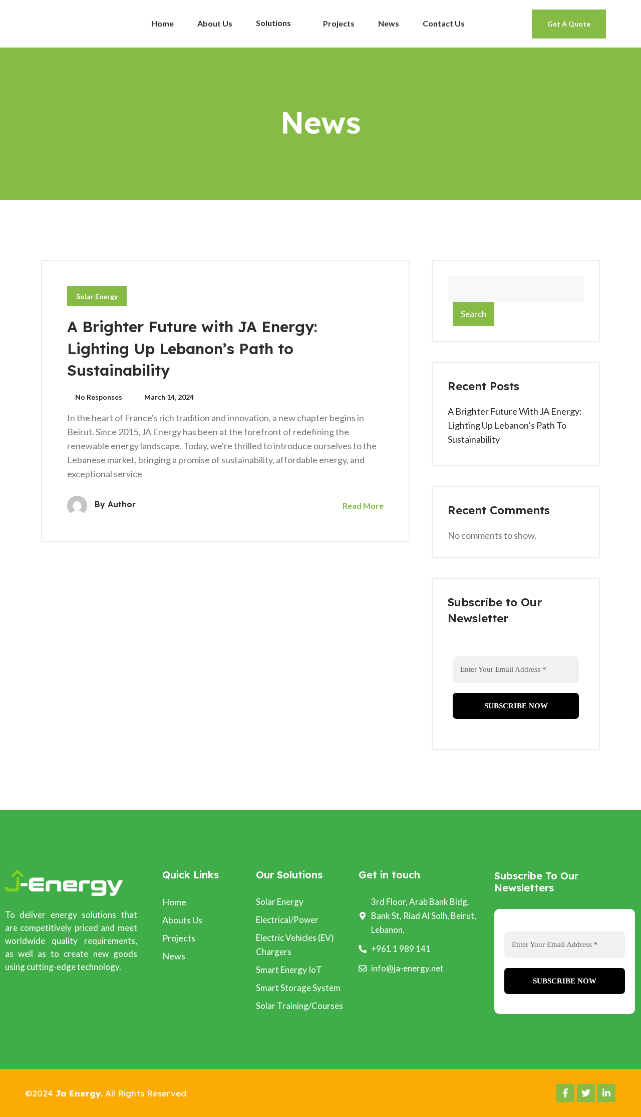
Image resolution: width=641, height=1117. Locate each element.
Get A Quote (568, 24)
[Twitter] (586, 1093)
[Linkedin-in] (606, 1093)
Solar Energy (97, 296)
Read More (362, 505)
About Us (214, 23)
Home (162, 23)
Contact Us (444, 23)
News (388, 23)
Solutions (274, 23)
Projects (339, 23)
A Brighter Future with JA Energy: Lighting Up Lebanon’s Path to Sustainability (192, 348)
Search (473, 314)
